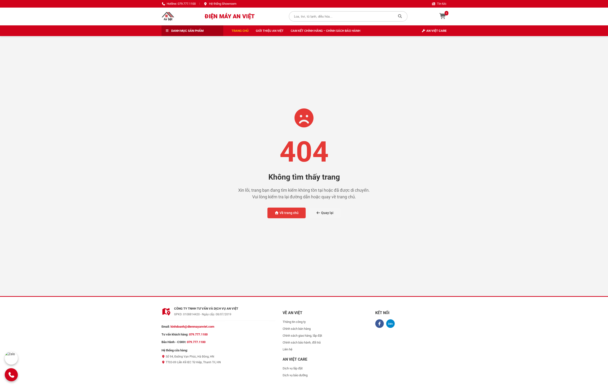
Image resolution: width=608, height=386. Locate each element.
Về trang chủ (289, 213)
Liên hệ (287, 349)
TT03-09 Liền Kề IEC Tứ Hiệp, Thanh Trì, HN (193, 362)
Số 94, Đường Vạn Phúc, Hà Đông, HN (189, 356)
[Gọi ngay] (11, 374)
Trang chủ (240, 31)
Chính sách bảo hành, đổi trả (302, 342)
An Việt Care (436, 31)
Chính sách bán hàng (297, 328)
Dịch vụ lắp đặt (293, 368)
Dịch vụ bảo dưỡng (295, 375)
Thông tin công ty (294, 322)
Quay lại (326, 213)
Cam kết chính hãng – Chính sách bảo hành (325, 31)
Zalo (390, 323)
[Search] (400, 16)
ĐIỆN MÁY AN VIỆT (230, 16)
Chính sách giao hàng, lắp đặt (302, 335)
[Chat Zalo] (11, 358)
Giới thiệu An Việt (270, 31)
